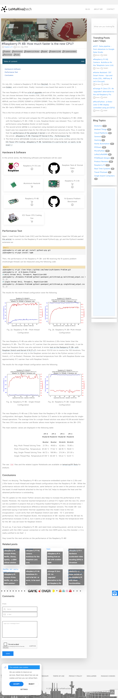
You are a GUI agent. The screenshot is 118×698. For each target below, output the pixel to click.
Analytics (98, 126)
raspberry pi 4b (56, 51)
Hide (82, 61)
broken (9, 87)
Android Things (100, 129)
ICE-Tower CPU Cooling (15, 142)
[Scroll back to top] (112, 692)
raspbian (7, 51)
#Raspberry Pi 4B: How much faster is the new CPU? (38, 43)
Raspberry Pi (13, 36)
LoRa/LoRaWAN (101, 154)
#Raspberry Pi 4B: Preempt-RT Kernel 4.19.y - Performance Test (43, 136)
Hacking (97, 140)
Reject (31, 684)
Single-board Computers (104, 176)
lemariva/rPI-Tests (70, 464)
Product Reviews (101, 161)
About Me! (98, 9)
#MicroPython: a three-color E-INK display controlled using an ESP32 (104, 105)
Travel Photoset (100, 172)
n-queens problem (70, 51)
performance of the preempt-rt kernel (29, 133)
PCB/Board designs (102, 158)
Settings (24, 689)
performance (18, 51)
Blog (88, 9)
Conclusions (9, 75)
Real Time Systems (102, 169)
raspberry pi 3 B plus (32, 51)
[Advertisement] (104, 252)
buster (18, 55)
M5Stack (97, 147)
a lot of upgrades (35, 92)
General (97, 136)
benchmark (8, 55)
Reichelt (44, 84)
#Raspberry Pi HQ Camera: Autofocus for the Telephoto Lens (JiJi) (103, 62)
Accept (16, 684)
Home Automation (102, 144)
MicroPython (99, 151)
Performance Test (11, 72)
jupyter (45, 51)
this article (6, 239)
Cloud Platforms (101, 133)
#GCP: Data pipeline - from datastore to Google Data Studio (103, 49)
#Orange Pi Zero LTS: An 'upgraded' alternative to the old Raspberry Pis (103, 91)
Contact (111, 9)
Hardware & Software (13, 69)
